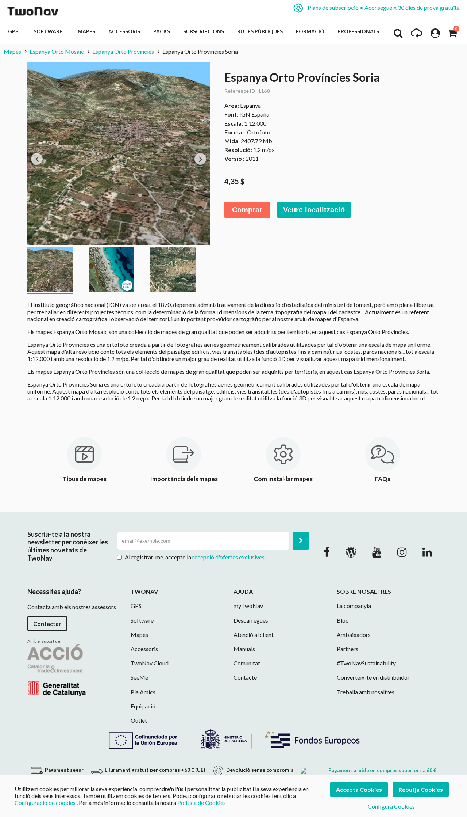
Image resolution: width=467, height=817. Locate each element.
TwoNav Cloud (150, 663)
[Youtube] (377, 551)
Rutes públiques (260, 31)
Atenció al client (254, 634)
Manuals (244, 648)
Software (49, 31)
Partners (347, 648)
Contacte (245, 677)
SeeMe (139, 677)
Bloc (342, 620)
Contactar (47, 623)
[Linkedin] (427, 551)
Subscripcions (203, 31)
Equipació (143, 706)
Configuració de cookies (45, 802)
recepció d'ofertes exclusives (228, 557)
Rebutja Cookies (420, 789)
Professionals (358, 31)
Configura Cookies (391, 806)
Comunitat (247, 663)
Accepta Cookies (359, 789)
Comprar (247, 210)
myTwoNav (248, 605)
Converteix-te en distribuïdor (373, 677)
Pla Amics (143, 691)
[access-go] (416, 35)
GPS (14, 31)
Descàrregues (251, 620)
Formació (310, 31)
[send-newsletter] (301, 541)
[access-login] (435, 35)
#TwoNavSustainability (366, 663)
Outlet (139, 720)
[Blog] (351, 551)
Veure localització (314, 210)
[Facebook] (327, 551)
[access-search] (398, 35)
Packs (161, 31)
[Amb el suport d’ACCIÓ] (56, 669)
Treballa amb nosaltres (365, 691)
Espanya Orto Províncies (123, 51)
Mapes (86, 31)
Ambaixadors (354, 634)
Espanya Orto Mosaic (57, 51)
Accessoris (124, 31)
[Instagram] (402, 551)
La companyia (354, 605)
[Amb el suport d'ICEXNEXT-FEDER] (233, 737)
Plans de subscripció (383, 7)
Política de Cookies (201, 802)
